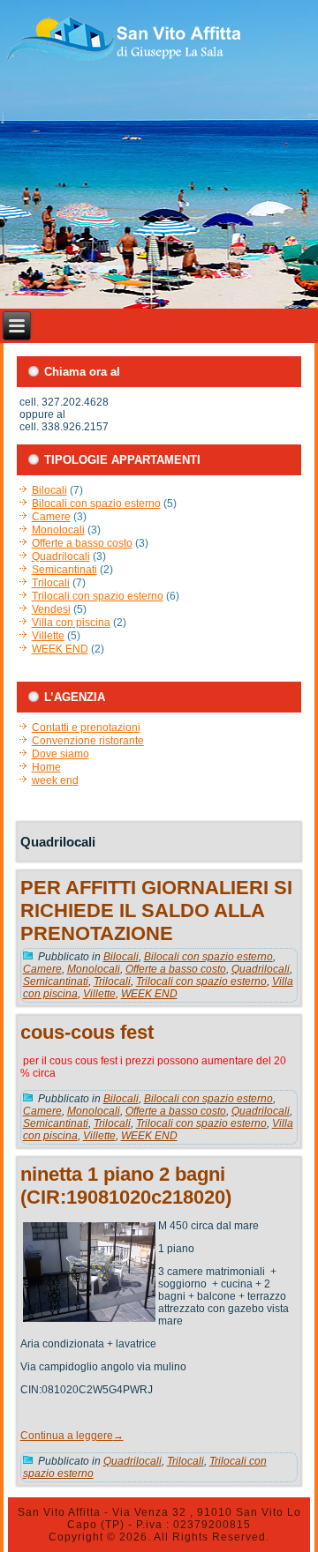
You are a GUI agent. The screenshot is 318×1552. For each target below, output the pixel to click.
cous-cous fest (87, 1032)
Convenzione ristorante (88, 741)
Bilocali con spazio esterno (96, 503)
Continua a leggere (72, 1435)
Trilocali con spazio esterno (97, 596)
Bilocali (49, 490)
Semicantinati (64, 569)
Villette (48, 636)
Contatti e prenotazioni (86, 727)
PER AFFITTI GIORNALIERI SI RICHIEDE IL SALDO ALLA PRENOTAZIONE (156, 910)
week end (55, 780)
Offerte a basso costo (82, 543)
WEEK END (60, 649)
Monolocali (58, 530)
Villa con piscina (71, 622)
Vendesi (51, 609)
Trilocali (51, 583)
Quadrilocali (61, 556)
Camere (51, 517)
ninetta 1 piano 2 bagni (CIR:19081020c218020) (125, 1185)
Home (46, 767)
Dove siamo (60, 754)
